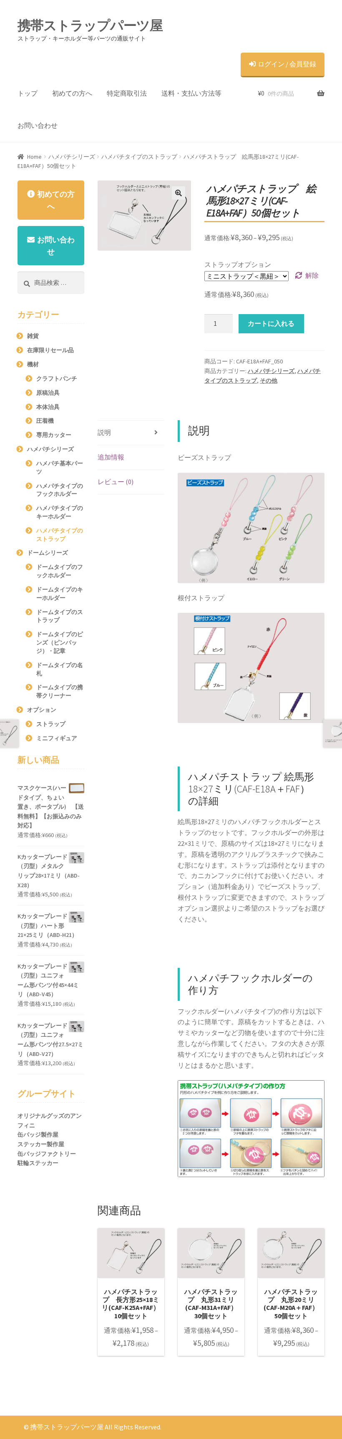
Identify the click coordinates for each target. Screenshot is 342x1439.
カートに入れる (271, 323)
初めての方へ (72, 93)
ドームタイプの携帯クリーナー (59, 691)
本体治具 (48, 407)
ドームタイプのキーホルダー (59, 593)
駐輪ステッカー (38, 1163)
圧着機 (45, 420)
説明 (104, 432)
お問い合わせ (38, 125)
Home (34, 156)
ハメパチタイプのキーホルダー (59, 512)
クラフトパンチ (56, 378)
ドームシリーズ (47, 552)
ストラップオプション (237, 264)
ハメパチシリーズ (71, 156)
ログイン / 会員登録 (287, 64)
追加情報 (111, 457)
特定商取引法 (127, 93)
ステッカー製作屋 (41, 1144)
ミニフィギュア (56, 738)
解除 (312, 275)
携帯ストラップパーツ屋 (90, 25)
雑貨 (33, 336)
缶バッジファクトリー (47, 1153)
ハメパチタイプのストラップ (139, 156)
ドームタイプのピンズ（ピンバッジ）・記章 (59, 642)
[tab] (131, 433)
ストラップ (50, 724)
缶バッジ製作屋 (38, 1134)
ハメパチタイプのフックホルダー (59, 490)
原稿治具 (48, 392)
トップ (28, 93)
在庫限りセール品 (50, 350)
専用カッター (53, 435)
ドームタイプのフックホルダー (59, 571)
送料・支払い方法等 (191, 93)
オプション (41, 709)
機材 (33, 364)
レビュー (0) (115, 481)
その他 (268, 380)
